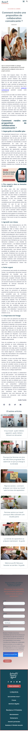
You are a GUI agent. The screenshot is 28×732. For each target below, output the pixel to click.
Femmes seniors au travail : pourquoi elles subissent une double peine (14, 515)
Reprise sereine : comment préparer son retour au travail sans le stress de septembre (14, 488)
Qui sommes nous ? (14, 697)
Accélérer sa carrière (14, 8)
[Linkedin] (17, 682)
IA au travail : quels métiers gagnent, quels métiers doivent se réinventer (14, 433)
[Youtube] (20, 682)
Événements (14, 718)
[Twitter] (11, 682)
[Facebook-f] (8, 682)
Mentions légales (14, 704)
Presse (14, 700)
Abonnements (14, 714)
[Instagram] (14, 682)
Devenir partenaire (14, 722)
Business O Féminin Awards (14, 725)
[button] (23, 1)
